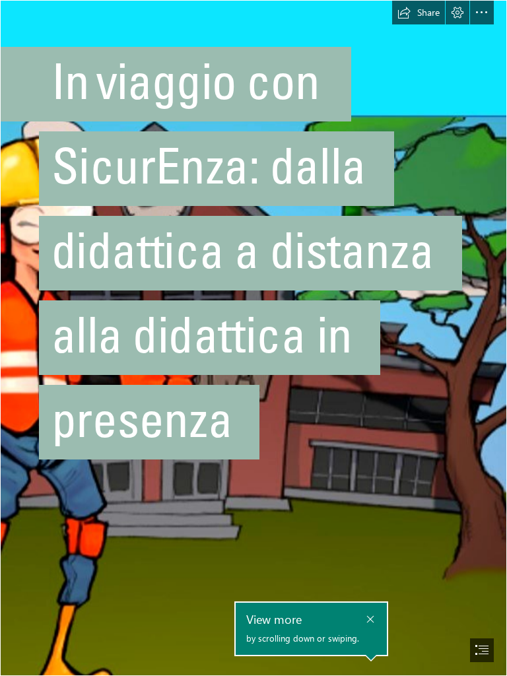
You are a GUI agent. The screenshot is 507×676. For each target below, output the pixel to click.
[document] (253, 338)
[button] (418, 12)
